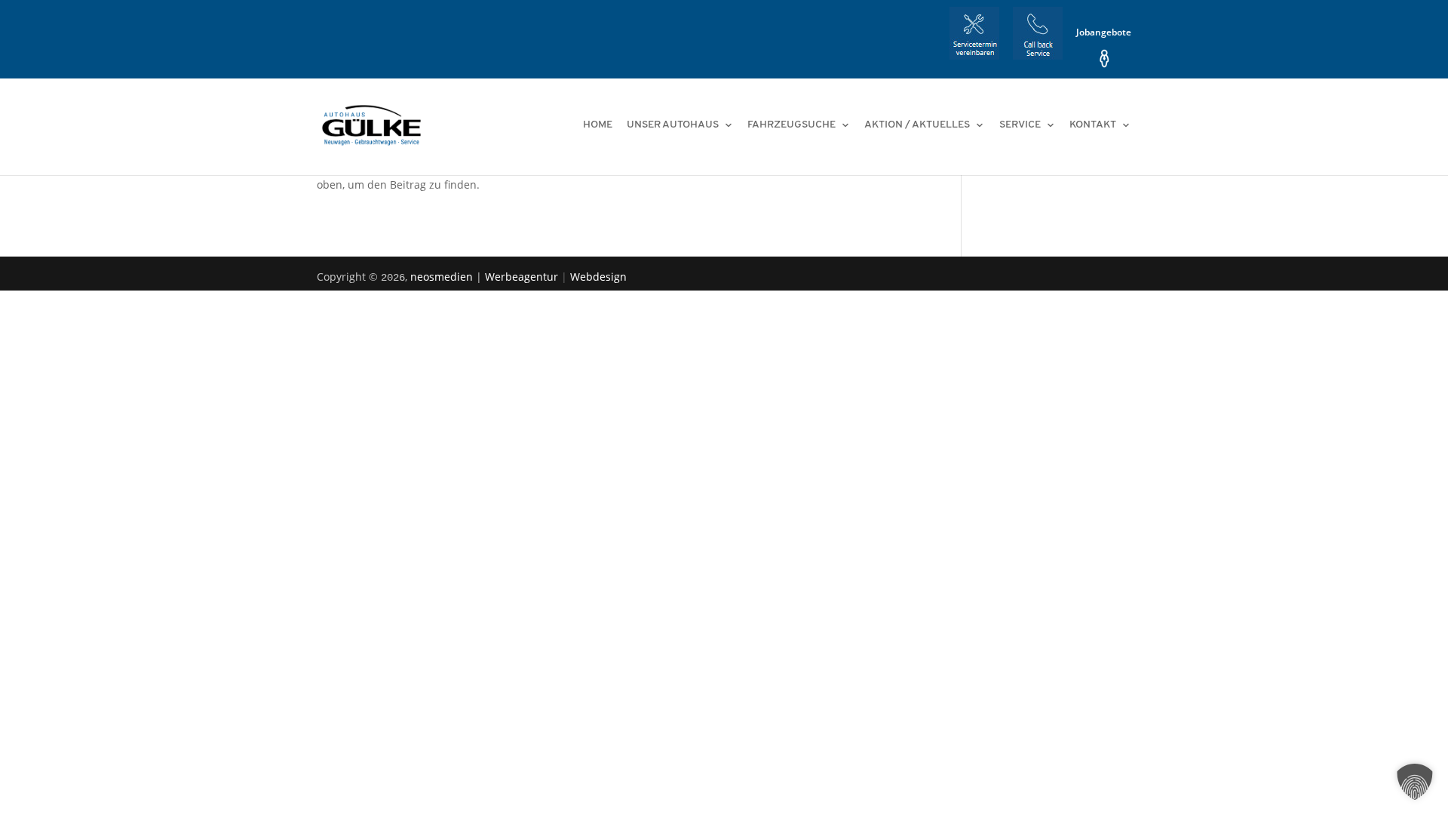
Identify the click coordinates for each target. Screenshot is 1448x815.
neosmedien (443, 276)
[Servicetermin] (974, 36)
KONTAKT (1092, 125)
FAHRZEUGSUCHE (791, 125)
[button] (1415, 782)
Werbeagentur (523, 276)
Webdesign (598, 276)
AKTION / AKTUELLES (917, 125)
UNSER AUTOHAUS (673, 125)
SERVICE (1020, 125)
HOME (597, 125)
